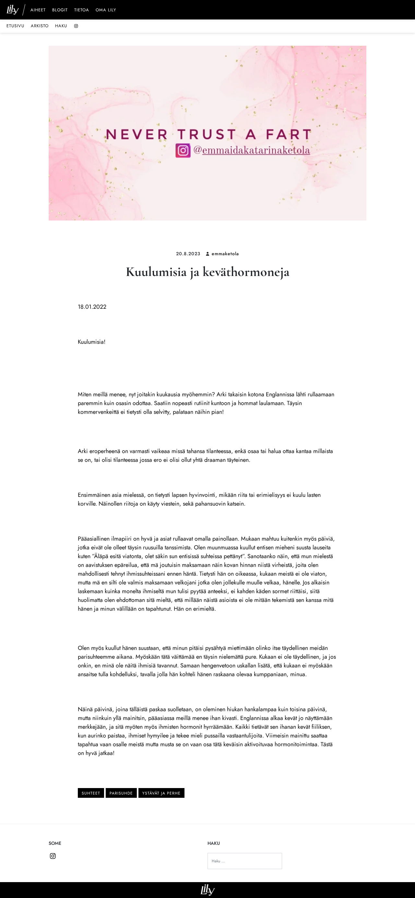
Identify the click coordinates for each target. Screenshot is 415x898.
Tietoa (81, 10)
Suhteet (91, 793)
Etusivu (15, 26)
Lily (207, 890)
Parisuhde (121, 793)
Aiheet (38, 10)
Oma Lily (106, 10)
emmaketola (225, 253)
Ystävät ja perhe (161, 793)
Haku (61, 26)
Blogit (60, 10)
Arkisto (40, 26)
